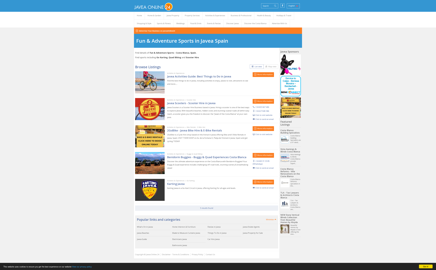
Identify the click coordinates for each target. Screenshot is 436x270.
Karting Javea (176, 184)
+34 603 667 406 (262, 107)
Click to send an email (264, 119)
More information (265, 74)
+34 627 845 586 (262, 111)
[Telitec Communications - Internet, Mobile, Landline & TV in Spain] (290, 64)
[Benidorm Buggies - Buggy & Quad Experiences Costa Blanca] (150, 163)
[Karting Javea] (150, 190)
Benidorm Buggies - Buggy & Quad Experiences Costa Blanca (206, 157)
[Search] (275, 6)
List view (258, 66)
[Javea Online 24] (153, 6)
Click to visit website (263, 115)
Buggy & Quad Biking (194, 154)
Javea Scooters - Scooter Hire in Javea (191, 103)
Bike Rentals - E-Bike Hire (196, 127)
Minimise (270, 219)
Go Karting (190, 181)
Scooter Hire (191, 100)
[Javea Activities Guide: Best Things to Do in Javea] (150, 82)
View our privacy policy (82, 266)
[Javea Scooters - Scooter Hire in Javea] (150, 109)
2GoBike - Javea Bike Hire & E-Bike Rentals (194, 130)
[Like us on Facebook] (282, 6)
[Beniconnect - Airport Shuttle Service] (290, 86)
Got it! (425, 266)
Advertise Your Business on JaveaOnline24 (157, 31)
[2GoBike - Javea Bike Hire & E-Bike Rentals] (150, 136)
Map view (272, 66)
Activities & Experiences (176, 73)
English (292, 6)
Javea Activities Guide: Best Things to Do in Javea (199, 76)
